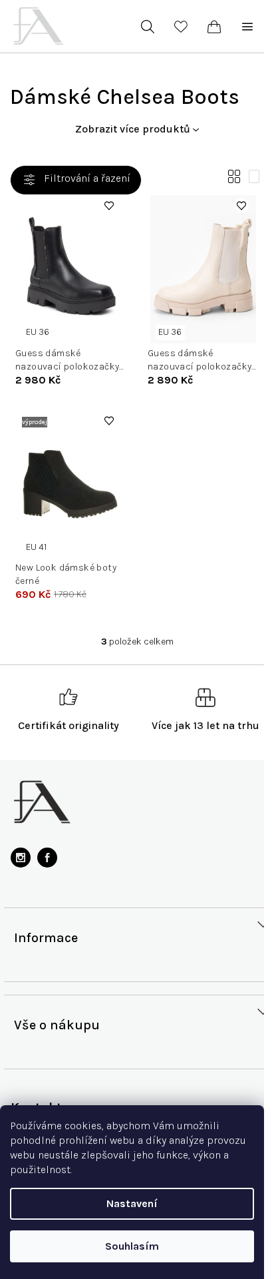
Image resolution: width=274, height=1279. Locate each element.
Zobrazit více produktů (132, 129)
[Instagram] (21, 858)
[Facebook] (47, 858)
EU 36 (37, 332)
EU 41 (36, 547)
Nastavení (132, 1203)
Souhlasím (132, 1246)
